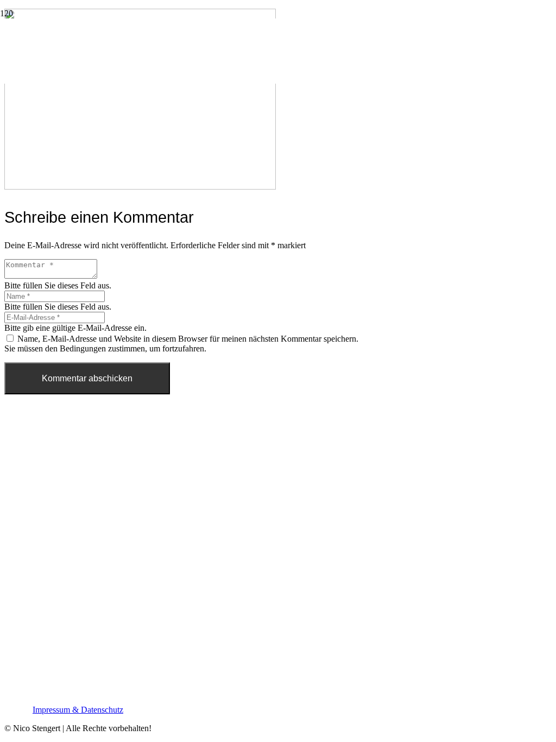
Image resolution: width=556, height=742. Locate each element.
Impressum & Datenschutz (78, 709)
